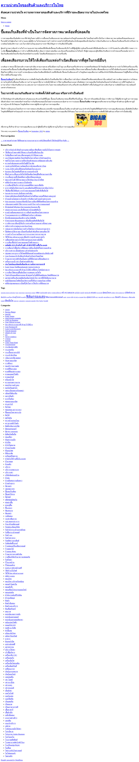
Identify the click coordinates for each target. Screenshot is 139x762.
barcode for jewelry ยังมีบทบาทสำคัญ (18, 193)
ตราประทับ (99, 292)
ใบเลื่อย (8, 748)
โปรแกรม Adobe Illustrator (15, 734)
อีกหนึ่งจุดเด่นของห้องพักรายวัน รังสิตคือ (20, 218)
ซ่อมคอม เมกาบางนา (13, 410)
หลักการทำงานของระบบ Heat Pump (18, 226)
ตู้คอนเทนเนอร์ (11, 429)
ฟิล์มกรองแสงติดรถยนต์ (54, 297)
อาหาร (7, 639)
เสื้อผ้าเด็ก (9, 712)
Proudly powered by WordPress (12, 760)
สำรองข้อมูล (10, 598)
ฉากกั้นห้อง (9, 399)
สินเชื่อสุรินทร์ (10, 609)
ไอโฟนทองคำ (10, 753)
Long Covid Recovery (13, 329)
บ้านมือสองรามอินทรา (13, 481)
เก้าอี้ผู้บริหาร (10, 652)
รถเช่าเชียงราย (11, 519)
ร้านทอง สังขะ (10, 551)
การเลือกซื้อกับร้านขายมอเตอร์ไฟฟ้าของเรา (22, 242)
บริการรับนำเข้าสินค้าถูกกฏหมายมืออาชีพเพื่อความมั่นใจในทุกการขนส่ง (32, 150)
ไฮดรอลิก (8, 756)
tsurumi (7, 341)
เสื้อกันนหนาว (124, 297)
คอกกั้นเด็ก (77, 292)
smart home (22, 292)
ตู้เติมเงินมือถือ (10, 434)
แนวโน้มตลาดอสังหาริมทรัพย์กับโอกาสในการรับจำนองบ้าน (28, 158)
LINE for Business (11, 320)
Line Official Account (12, 322)
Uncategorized (10, 344)
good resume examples (13, 318)
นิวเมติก (8, 464)
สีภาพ (85, 297)
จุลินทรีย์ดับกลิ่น (11, 393)
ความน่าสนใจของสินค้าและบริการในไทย (32, 5)
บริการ (7, 467)
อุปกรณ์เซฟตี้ (10, 644)
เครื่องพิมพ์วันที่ (11, 666)
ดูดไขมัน (8, 418)
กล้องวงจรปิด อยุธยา (13, 358)
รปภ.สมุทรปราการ (12, 521)
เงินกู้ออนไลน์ (10, 674)
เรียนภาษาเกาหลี (11, 707)
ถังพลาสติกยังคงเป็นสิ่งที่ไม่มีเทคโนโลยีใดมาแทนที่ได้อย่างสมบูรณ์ (30, 196)
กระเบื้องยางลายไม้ (12, 352)
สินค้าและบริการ (11, 606)
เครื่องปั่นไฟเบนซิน (12, 663)
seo (6, 335)
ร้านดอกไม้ (9, 549)
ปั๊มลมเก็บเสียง (23, 131)
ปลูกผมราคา (10, 489)
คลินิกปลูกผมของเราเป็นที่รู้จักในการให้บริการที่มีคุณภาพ (27, 283)
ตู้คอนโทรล (107, 292)
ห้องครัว (118, 297)
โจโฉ (37, 301)
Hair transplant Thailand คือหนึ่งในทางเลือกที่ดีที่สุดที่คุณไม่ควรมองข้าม (31, 201)
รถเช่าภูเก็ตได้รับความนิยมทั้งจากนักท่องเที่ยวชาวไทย (25, 166)
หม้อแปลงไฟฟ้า (11, 622)
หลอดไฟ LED (10, 625)
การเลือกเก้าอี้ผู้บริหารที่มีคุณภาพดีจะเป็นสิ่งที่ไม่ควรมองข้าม (28, 248)
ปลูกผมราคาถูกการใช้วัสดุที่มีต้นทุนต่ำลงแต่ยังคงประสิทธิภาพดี (29, 253)
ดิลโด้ (7, 415)
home (17, 292)
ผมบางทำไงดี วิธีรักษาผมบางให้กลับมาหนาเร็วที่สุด (24, 180)
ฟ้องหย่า (8, 513)
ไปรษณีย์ (46, 301)
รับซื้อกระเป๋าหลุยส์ (12, 532)
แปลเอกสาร (22, 301)
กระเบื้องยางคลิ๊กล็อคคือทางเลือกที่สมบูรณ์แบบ (23, 177)
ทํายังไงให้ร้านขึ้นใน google (15, 459)
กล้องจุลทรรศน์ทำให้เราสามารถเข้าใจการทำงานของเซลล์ (27, 204)
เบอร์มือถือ (9, 699)
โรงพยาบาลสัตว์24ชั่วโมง (14, 742)
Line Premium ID (11, 327)
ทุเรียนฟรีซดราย (11, 456)
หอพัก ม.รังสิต (10, 628)
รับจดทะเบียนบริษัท (12, 527)
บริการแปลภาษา (120, 292)
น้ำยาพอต (9, 461)
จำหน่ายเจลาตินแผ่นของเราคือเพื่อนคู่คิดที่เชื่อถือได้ (24, 221)
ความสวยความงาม (12, 382)
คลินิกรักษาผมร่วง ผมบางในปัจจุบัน (18, 182)
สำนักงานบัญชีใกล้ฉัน (13, 595)
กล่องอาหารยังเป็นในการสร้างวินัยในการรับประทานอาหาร (27, 229)
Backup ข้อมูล (10, 312)
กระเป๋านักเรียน (11, 355)
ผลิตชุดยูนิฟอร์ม (11, 500)
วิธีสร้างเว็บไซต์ (11, 571)
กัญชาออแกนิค (11, 361)
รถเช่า (64, 297)
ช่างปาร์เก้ (9, 404)
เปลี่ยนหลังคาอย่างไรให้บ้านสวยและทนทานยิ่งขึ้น (24, 240)
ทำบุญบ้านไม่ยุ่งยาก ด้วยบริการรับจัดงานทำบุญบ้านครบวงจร (28, 199)
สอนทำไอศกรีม (11, 584)
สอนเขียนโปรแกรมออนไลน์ (15, 590)
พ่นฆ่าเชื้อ (9, 502)
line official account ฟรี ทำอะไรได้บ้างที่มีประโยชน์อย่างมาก (27, 270)
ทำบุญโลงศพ (10, 448)
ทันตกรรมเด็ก (10, 440)
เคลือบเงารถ (10, 669)
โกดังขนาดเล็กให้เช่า (13, 729)
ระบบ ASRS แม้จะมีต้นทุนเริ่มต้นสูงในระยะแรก (23, 169)
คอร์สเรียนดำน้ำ (11, 388)
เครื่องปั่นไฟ (9, 661)
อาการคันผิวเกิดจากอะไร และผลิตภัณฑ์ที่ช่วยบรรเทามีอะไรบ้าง (29, 188)
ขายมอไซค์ (9, 377)
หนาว (96, 297)
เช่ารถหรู (8, 685)
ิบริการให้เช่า (10, 650)
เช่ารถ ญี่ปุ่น (9, 682)
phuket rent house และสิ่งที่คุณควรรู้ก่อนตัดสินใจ (23, 210)
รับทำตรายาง (10, 538)
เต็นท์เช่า (8, 691)
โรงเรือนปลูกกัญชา (12, 745)
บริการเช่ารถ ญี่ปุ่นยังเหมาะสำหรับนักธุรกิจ (21, 251)
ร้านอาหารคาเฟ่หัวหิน (13, 554)
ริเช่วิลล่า (8, 560)
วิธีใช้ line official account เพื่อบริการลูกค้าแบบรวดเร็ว (25, 237)
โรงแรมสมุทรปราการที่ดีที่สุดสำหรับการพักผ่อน (23, 215)
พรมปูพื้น (8, 505)
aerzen (7, 310)
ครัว (63, 292)
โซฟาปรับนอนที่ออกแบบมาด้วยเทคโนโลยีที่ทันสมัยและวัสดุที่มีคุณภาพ (32, 275)
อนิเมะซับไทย (10, 633)
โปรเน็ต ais (9, 731)
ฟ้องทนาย (9, 511)
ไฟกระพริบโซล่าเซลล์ (13, 751)
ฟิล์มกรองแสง (35, 296)
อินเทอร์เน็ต (9, 641)
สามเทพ (81, 297)
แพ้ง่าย (7, 726)
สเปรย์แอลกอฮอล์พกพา (14, 620)
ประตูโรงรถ (16, 297)
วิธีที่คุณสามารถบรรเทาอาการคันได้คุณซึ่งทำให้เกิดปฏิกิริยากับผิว (43, 140)
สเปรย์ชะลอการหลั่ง (12, 614)
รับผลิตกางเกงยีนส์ (12, 541)
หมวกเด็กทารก (107, 297)
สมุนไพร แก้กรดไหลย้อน (14, 581)
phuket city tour (10, 333)
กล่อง (38, 292)
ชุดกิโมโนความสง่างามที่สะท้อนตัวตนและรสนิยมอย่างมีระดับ (28, 161)
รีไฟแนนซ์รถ (10, 565)
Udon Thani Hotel (11, 343)
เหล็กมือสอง (9, 715)
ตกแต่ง (93, 292)
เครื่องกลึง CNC (11, 655)
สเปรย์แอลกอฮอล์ (12, 617)
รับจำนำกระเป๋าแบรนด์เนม (15, 530)
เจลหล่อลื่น (9, 677)
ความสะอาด (69, 292)
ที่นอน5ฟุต (9, 451)
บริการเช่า (9, 472)
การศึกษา (9, 363)
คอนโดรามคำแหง (12, 385)
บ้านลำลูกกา (10, 483)
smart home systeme (30, 292)
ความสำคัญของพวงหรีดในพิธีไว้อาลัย (19, 163)
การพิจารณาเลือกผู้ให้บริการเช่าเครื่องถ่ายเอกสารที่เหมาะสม (28, 223)
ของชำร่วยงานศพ (12, 366)
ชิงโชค (8, 407)
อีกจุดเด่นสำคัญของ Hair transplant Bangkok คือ (22, 207)
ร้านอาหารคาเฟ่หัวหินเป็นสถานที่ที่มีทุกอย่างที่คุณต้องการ (27, 259)
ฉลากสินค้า (9, 396)
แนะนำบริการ (10, 723)
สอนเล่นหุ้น (9, 592)
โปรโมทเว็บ (9, 737)
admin (48, 131)
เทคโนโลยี (9, 693)
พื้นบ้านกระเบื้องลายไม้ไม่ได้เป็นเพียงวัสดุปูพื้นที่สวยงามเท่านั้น (28, 174)
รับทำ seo (8, 535)
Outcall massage (10, 331)
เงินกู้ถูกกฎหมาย (11, 671)
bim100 (7, 314)
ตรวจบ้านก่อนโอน (12, 421)
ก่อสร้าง (49, 292)
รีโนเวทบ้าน (9, 562)
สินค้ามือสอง (10, 603)
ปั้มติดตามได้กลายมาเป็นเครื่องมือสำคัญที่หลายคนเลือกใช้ (27, 231)
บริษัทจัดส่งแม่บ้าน (12, 475)
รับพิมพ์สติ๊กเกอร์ (11, 543)
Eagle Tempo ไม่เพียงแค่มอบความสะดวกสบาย (22, 267)
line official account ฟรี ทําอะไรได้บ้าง (19, 325)
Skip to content (6, 22)
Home (7, 26)
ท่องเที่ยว (8, 437)
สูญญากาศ (91, 297)
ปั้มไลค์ (8, 497)
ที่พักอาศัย (9, 453)
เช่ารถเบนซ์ (9, 688)
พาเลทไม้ (23, 297)
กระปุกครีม (9, 350)
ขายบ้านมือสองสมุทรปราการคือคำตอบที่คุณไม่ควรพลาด (27, 212)
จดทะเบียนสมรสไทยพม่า (14, 391)
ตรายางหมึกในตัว (12, 423)
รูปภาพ (68, 297)
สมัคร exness (10, 576)
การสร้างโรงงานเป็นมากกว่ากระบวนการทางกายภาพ (25, 234)
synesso (8, 339)
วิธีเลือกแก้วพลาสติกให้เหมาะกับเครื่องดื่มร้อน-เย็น (24, 152)
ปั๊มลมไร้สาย (10, 494)
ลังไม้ (72, 297)
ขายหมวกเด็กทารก (56, 292)
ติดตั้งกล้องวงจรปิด (12, 426)
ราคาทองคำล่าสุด (9, 140)
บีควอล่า (8, 486)
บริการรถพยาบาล (12, 470)
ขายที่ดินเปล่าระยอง (12, 371)
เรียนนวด (8, 704)
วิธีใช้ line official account (14, 573)
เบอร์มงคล (9, 696)
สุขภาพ (8, 611)
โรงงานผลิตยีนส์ (11, 740)
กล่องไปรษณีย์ (43, 292)
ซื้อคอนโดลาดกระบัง (13, 412)
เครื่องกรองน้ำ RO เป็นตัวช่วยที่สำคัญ (19, 261)
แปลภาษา (16, 301)
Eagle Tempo (9, 316)
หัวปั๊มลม (8, 631)
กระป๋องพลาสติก (11, 347)
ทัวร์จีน (8, 442)
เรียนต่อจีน (9, 701)
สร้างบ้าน (76, 297)
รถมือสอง (9, 516)
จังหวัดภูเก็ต (88, 292)
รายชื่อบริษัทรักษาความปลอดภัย (17, 557)
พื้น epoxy (8, 508)
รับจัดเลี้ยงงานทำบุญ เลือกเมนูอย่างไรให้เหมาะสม (24, 155)
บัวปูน (7, 478)
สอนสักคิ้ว (9, 587)
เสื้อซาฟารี (9, 710)
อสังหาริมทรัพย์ (11, 636)
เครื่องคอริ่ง (9, 658)
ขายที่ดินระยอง (11, 369)
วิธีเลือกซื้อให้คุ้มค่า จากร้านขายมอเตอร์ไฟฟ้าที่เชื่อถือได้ (26, 191)
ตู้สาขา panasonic (11, 431)
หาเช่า (113, 297)
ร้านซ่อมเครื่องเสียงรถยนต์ (15, 546)
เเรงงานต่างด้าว (11, 718)
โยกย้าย (41, 301)
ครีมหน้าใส (9, 380)
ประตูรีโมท (9, 297)
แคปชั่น (8, 721)
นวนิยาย (113, 292)
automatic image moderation (8, 292)
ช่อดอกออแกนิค (11, 401)
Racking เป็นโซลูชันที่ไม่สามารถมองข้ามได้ (21, 171)
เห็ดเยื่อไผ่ (9, 300)
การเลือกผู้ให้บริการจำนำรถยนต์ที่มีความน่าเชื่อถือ (24, 185)
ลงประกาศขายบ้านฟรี (13, 568)
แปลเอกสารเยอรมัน (31, 301)
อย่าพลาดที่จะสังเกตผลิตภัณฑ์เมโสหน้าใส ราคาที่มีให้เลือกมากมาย (30, 278)
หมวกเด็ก (100, 297)
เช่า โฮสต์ (9, 680)
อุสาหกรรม (9, 647)
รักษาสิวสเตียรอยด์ (12, 524)
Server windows (10, 337)
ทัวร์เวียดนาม (10, 445)
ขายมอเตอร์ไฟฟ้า (12, 374)
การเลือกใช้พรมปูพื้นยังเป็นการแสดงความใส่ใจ (23, 272)
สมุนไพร (8, 579)
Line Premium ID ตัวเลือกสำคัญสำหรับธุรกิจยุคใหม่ (24, 256)
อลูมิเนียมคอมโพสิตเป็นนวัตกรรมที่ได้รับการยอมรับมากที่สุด (28, 281)
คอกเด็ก (82, 292)
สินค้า (7, 601)
